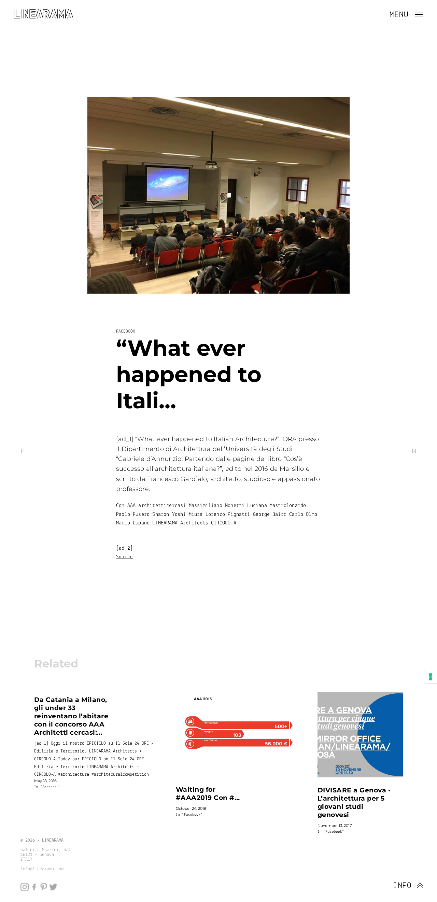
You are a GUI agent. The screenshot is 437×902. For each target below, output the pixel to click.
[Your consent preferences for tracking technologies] (430, 676)
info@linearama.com (42, 869)
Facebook (125, 331)
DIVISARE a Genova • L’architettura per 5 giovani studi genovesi (354, 802)
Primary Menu (419, 15)
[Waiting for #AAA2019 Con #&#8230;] (235, 734)
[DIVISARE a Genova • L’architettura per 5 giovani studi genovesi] (360, 734)
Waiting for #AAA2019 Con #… (208, 793)
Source (124, 557)
